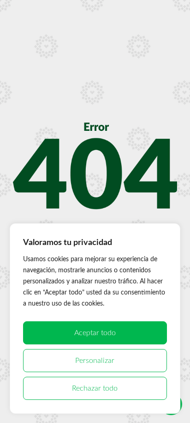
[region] (95, 318)
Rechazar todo (95, 388)
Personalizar (94, 360)
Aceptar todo (95, 333)
